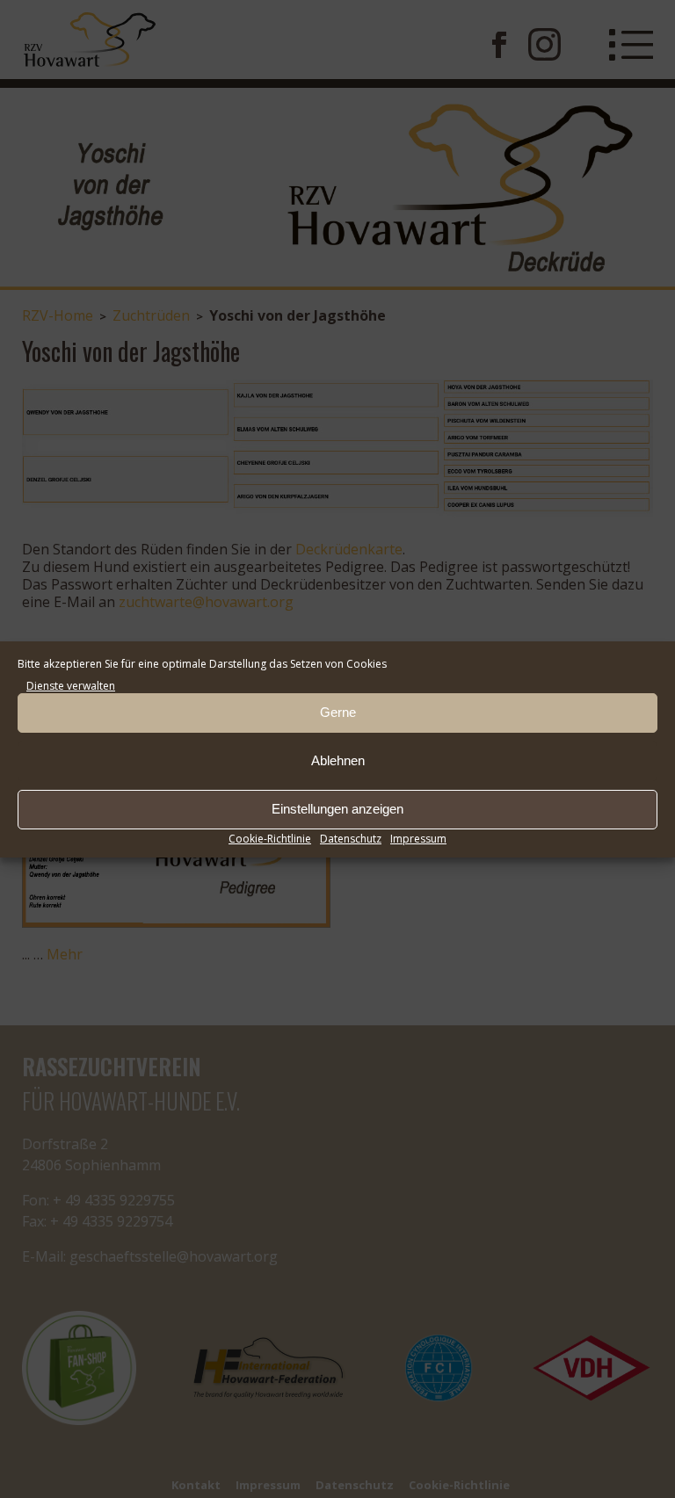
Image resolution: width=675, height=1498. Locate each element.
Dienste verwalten (70, 685)
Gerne (338, 712)
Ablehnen (338, 760)
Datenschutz (350, 838)
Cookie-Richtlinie (270, 838)
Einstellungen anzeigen (337, 808)
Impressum (418, 838)
